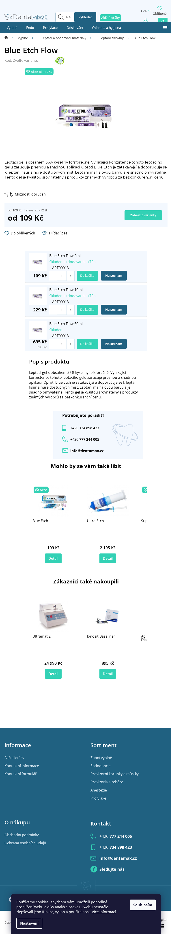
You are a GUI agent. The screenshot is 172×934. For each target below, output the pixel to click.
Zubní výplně (101, 757)
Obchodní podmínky (21, 834)
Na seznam (113, 275)
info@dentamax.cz (87, 450)
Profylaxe (98, 798)
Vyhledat (85, 17)
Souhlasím (142, 904)
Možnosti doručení (31, 194)
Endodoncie (100, 765)
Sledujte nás (112, 869)
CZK (144, 11)
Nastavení (29, 923)
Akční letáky (14, 757)
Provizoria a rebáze (106, 781)
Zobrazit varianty (143, 215)
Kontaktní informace (21, 765)
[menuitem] (12, 27)
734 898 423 (84, 428)
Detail (53, 558)
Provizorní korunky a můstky (114, 773)
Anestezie (98, 790)
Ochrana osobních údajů (25, 842)
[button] (70, 276)
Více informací (104, 911)
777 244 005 (115, 836)
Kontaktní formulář (20, 773)
